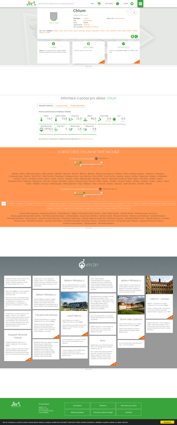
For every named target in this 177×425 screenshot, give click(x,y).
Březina (83, 173)
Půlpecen (27, 181)
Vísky (80, 183)
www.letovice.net (119, 18)
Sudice (152, 181)
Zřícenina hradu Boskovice (49, 218)
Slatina (105, 181)
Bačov (22, 173)
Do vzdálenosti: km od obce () (79, 189)
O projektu (77, 405)
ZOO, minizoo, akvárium (16, 204)
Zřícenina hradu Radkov (73, 223)
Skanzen (63, 204)
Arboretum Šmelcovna (71, 218)
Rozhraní (47, 181)
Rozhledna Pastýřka (35, 221)
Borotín (75, 173)
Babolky (55, 31)
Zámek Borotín (64, 213)
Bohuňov (67, 173)
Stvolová (144, 181)
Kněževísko (95, 31)
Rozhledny (119, 204)
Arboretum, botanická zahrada (103, 204)
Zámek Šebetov (72, 216)
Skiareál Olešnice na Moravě (93, 218)
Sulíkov (159, 181)
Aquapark (30, 204)
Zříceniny (144, 204)
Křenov (47, 178)
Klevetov (88, 31)
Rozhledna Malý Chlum (134, 218)
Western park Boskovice (139, 216)
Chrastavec (159, 173)
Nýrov (136, 178)
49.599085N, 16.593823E (91, 27)
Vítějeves (87, 183)
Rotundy (172, 204)
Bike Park (79, 208)
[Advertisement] (88, 81)
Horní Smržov (110, 176)
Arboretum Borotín (48, 213)
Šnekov (129, 181)
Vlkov (94, 183)
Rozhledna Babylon (106, 223)
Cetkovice (149, 173)
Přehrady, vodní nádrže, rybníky (79, 204)
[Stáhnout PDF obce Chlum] (132, 36)
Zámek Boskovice (158, 216)
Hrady (128, 204)
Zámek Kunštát (105, 216)
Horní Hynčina (85, 176)
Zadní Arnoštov (129, 183)
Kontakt (128, 412)
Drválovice (59, 176)
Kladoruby (82, 31)
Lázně (58, 208)
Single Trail (89, 208)
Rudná (55, 181)
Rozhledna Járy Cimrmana (146, 213)
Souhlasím (167, 422)
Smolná (121, 181)
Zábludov (42, 32)
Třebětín (134, 31)
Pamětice (144, 178)
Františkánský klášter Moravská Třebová (80, 221)
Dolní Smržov (68, 31)
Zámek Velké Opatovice (29, 213)
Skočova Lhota (81, 181)
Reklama (103, 405)
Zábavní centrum (110, 208)
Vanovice (45, 183)
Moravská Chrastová (117, 178)
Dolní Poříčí (36, 176)
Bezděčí (58, 173)
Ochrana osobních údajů (103, 412)
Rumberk (63, 181)
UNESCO (39, 204)
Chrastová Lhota (15, 176)
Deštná (27, 176)
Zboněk (47, 32)
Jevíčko (135, 176)
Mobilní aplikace (77, 412)
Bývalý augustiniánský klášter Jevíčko (26, 216)
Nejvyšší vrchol (68, 208)
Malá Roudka (85, 178)
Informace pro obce (129, 405)
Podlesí (152, 178)
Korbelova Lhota (35, 178)
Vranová (101, 183)
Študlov (136, 181)
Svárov (166, 181)
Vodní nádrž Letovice (110, 213)
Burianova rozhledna (89, 216)
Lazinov (61, 178)
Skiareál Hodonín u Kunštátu (158, 218)
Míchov (105, 178)
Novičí (119, 31)
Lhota (107, 31)
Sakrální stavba (124, 208)
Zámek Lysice (19, 221)
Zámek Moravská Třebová (127, 221)
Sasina (71, 181)
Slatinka (129, 31)
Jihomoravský (88, 20)
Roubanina (37, 181)
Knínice (17, 178)
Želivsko (148, 183)
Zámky (135, 204)
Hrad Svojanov (31, 218)
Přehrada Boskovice (15, 218)
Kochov (102, 31)
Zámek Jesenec (90, 223)
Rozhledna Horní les (106, 221)
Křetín (53, 178)
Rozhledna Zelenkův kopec (53, 216)
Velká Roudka (55, 183)
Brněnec (118, 173)
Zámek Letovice (127, 213)
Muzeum (99, 208)
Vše (3, 204)
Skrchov (92, 181)
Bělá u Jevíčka (48, 173)
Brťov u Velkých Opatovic (134, 173)
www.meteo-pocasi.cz (87, 139)
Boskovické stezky (121, 216)
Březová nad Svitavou (105, 173)
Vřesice (110, 183)
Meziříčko (113, 31)
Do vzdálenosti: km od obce (81, 159)
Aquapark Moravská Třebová (151, 221)
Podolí (124, 31)
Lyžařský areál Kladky (53, 221)
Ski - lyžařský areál (51, 204)
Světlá (28, 183)
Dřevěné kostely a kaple (158, 204)
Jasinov (75, 31)
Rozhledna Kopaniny (115, 218)
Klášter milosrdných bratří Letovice (86, 213)
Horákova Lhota (71, 176)
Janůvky (120, 176)
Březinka (91, 173)
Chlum (79, 10)
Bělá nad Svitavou (33, 173)
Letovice (86, 18)
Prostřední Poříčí (15, 181)
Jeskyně (50, 208)
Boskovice (87, 25)
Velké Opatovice (69, 183)
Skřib (99, 181)
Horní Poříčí (98, 176)
